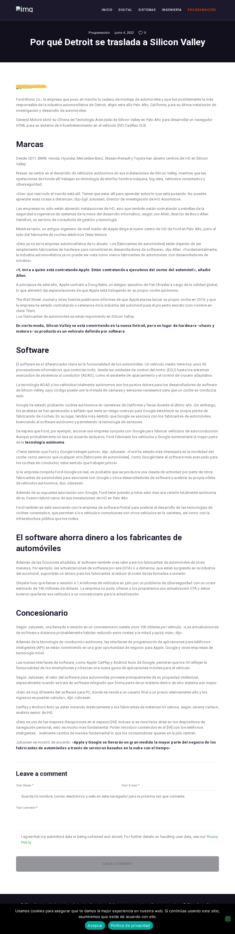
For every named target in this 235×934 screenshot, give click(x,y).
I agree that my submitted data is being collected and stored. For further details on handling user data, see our (119, 839)
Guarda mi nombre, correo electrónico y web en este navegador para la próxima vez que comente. (103, 796)
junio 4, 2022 (124, 33)
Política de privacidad (130, 925)
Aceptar (95, 925)
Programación (99, 33)
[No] (228, 919)
